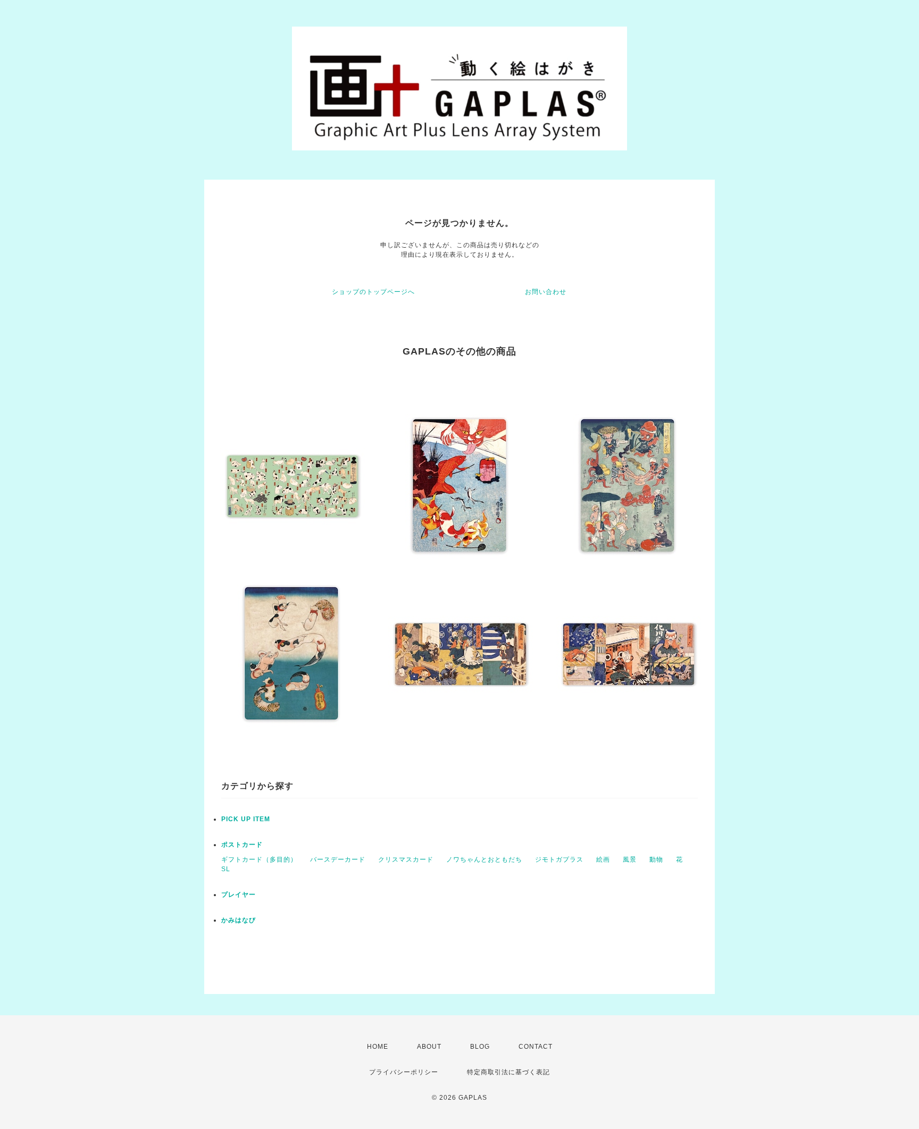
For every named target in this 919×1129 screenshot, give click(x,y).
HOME (377, 1046)
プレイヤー (238, 894)
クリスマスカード (405, 859)
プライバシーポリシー (403, 1072)
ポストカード (242, 844)
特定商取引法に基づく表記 (508, 1072)
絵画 (603, 859)
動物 (656, 859)
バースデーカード (337, 859)
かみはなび (238, 920)
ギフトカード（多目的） (259, 859)
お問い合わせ (545, 292)
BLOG (480, 1046)
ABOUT (429, 1046)
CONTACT (536, 1046)
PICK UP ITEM (245, 819)
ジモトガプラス (559, 859)
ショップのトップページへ (373, 292)
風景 (630, 859)
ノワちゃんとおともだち (484, 859)
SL (225, 869)
